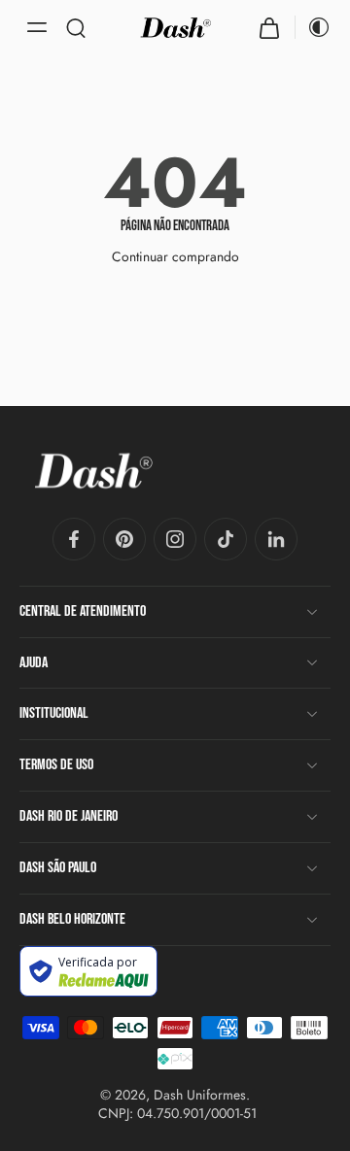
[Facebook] (73, 539)
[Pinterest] (124, 539)
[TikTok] (225, 539)
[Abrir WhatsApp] (301, 1102)
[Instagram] (175, 539)
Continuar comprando (175, 256)
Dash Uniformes (200, 1095)
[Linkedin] (276, 539)
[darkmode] (313, 27)
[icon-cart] (269, 27)
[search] (75, 27)
